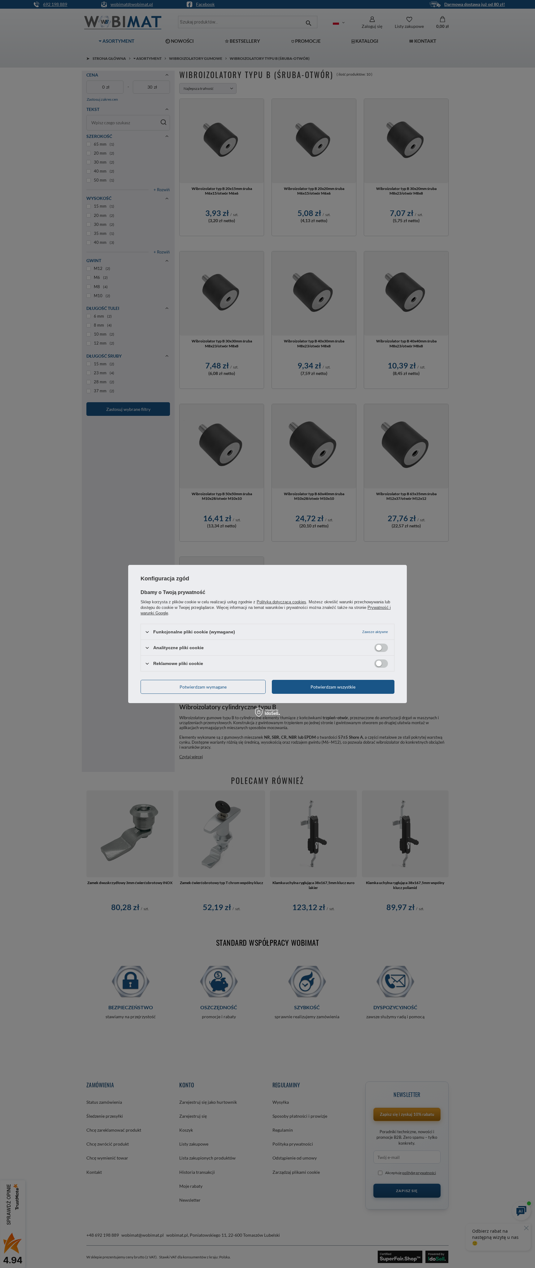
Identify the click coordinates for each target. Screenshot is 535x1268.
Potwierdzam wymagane (203, 686)
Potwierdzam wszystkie (333, 686)
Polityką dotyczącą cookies (281, 602)
